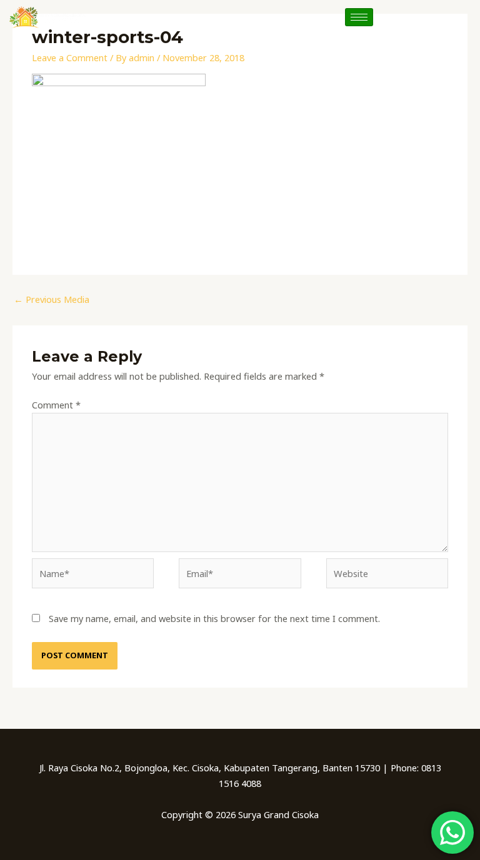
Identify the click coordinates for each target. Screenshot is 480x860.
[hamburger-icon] (359, 17)
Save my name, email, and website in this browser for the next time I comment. (214, 618)
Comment (56, 404)
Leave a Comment (70, 57)
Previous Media (51, 299)
